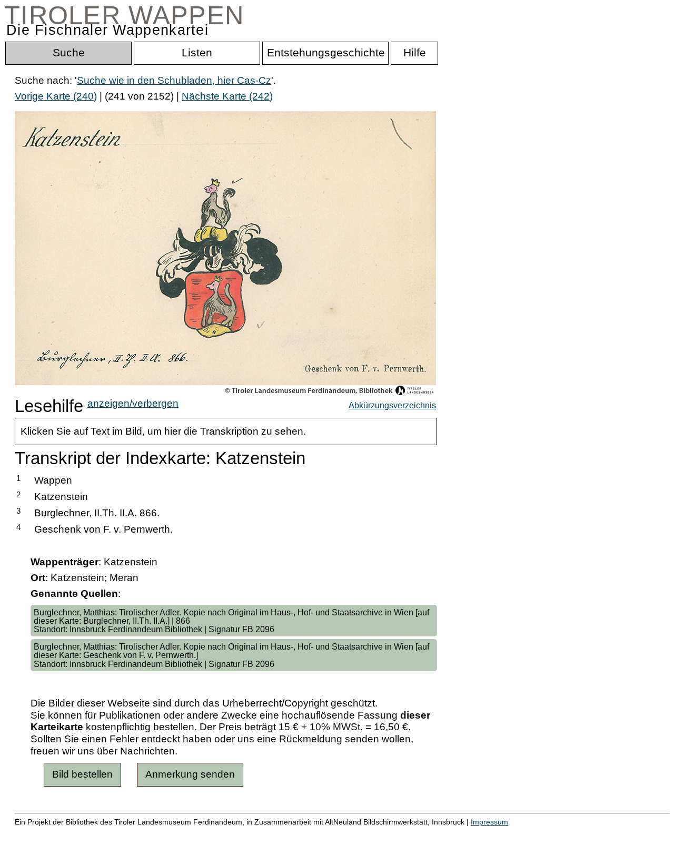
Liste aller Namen (282, 833)
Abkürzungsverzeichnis (392, 405)
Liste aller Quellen (370, 833)
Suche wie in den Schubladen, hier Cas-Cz (174, 80)
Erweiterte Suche (53, 833)
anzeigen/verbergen (133, 403)
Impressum (489, 822)
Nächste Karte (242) (227, 96)
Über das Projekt (456, 833)
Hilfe (512, 833)
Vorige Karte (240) (56, 96)
